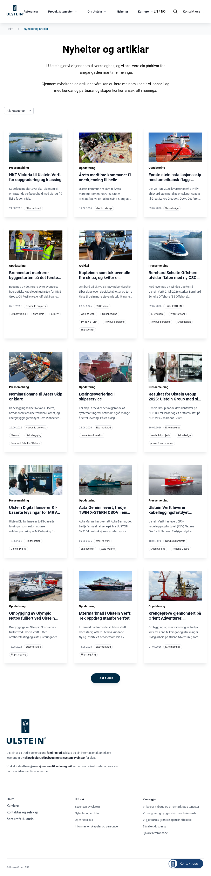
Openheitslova (84, 819)
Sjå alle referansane (155, 833)
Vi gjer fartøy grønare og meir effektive (167, 819)
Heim (10, 28)
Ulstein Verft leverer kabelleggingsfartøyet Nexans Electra (169, 512)
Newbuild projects (36, 306)
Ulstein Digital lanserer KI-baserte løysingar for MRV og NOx (33, 512)
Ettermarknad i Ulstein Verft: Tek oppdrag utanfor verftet (105, 616)
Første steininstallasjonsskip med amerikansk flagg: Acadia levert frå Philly (175, 179)
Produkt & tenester (60, 11)
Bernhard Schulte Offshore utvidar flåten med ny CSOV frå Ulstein (174, 277)
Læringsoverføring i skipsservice (97, 396)
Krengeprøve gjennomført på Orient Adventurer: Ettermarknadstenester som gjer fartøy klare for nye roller (175, 623)
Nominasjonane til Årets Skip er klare (35, 396)
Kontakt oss (193, 11)
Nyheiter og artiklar (87, 813)
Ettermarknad (33, 208)
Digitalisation (33, 541)
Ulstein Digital (18, 548)
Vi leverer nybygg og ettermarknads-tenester (171, 806)
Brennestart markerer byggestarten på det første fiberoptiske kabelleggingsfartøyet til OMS (33, 282)
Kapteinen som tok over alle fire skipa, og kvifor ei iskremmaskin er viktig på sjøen (104, 280)
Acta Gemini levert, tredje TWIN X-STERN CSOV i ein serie (103, 512)
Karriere (143, 11)
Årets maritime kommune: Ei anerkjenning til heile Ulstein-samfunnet (105, 179)
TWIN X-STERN (89, 321)
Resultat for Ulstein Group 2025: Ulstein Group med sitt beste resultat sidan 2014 (175, 399)
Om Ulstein (95, 11)
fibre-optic (38, 314)
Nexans (15, 435)
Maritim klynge (104, 208)
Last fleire (105, 678)
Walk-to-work (88, 314)
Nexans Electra (180, 548)
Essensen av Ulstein (87, 806)
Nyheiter (122, 11)
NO (163, 11)
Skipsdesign (172, 208)
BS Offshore (102, 306)
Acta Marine (108, 548)
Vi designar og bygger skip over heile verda (170, 813)
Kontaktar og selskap (22, 812)
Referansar (31, 11)
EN (156, 11)
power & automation (92, 435)
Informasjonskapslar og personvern (97, 826)
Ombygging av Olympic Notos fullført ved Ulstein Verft (32, 618)
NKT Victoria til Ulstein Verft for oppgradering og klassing (35, 177)
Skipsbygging (18, 314)
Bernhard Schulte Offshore (25, 443)
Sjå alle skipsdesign (155, 826)
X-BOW (55, 314)
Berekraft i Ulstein (20, 819)
